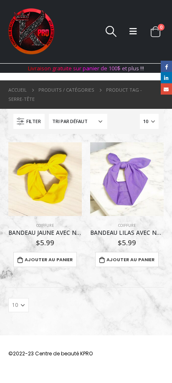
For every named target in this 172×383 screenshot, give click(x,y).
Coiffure (45, 225)
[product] (45, 179)
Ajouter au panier (49, 259)
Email (166, 89)
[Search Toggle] (110, 31)
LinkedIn (166, 77)
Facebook (166, 66)
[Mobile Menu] (133, 31)
